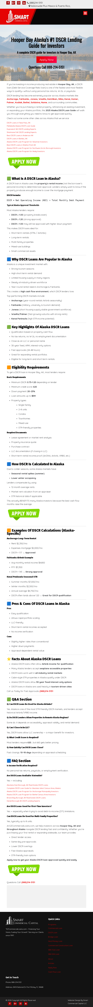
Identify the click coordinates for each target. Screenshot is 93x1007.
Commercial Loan (55, 928)
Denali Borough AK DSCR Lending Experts (23, 801)
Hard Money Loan (55, 941)
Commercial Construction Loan (60, 945)
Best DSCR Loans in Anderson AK (20, 135)
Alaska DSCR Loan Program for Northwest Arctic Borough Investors (34, 148)
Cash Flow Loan (54, 972)
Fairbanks (24, 99)
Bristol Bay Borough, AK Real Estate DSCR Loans (26, 798)
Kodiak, (19, 102)
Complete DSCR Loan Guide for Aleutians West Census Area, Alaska (34, 788)
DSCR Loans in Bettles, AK (17, 139)
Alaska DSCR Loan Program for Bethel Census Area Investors (31, 794)
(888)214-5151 (28, 882)
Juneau (34, 99)
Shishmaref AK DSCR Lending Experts (22, 132)
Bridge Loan (53, 937)
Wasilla (42, 99)
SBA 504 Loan (53, 954)
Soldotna (35, 102)
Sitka (60, 99)
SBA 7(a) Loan (54, 950)
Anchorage (12, 99)
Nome (44, 102)
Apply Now (46, 59)
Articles (51, 963)
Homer (74, 99)
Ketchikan (52, 99)
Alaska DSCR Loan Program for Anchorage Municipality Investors (33, 791)
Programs (52, 924)
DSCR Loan (52, 932)
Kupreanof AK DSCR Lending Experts (21, 129)
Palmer (10, 102)
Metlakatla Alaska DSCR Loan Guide (21, 126)
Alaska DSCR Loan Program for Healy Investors (26, 151)
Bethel (26, 102)
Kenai (67, 99)
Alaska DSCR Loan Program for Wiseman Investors (27, 142)
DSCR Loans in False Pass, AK (18, 123)
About (50, 959)
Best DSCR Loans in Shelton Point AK (21, 145)
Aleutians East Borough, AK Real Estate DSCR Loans (27, 785)
